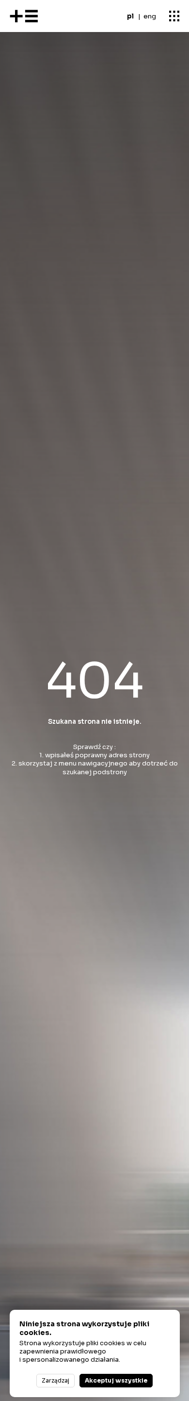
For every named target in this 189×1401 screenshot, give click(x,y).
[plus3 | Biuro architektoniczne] (24, 16)
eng (149, 16)
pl (130, 16)
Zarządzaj (55, 1380)
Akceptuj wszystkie (116, 1380)
